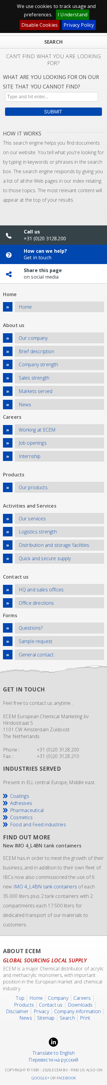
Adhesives (21, 803)
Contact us (50, 1005)
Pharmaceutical (27, 810)
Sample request (35, 641)
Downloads (80, 1005)
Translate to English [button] (53, 1053)
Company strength (38, 364)
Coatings (19, 796)
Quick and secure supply (45, 558)
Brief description (36, 351)
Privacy (41, 1011)
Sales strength (34, 378)
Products (24, 1005)
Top (20, 998)
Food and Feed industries (38, 824)
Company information (77, 1011)
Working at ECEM (37, 430)
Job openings (33, 443)
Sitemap (46, 1018)
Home (25, 307)
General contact (36, 654)
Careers (82, 998)
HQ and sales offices (41, 589)
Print (85, 1018)
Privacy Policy (79, 25)
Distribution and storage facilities (54, 545)
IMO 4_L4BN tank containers (45, 886)
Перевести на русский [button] (53, 1059)
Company (58, 998)
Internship (30, 456)
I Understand (72, 14)
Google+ (40, 1078)
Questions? (31, 628)
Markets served (35, 391)
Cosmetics (21, 817)
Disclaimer (17, 1011)
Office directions (36, 603)
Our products (33, 487)
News (25, 404)
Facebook (66, 1078)
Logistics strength (38, 531)
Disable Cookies (39, 25)
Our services (32, 518)
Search (67, 1018)
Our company (33, 338)
